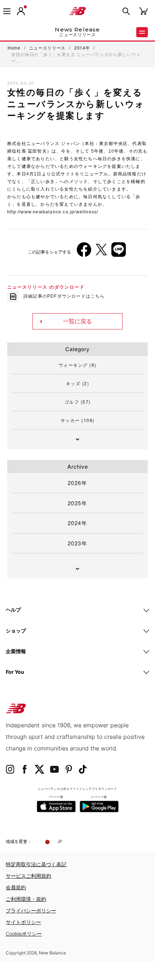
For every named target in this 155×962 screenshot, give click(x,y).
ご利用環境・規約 (26, 899)
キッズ (77, 383)
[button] (21, 11)
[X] (101, 252)
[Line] (118, 252)
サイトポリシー (23, 922)
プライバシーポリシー (31, 910)
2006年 (21, 161)
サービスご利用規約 (28, 876)
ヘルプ (13, 609)
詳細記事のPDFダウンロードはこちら (64, 296)
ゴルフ (78, 402)
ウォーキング (78, 365)
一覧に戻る (77, 321)
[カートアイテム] (143, 11)
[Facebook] (84, 252)
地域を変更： (19, 841)
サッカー (78, 420)
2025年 (78, 503)
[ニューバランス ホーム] (77, 11)
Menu (142, 32)
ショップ (16, 630)
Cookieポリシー (24, 934)
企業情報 (16, 651)
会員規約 (16, 887)
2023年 (78, 543)
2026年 (78, 482)
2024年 (78, 523)
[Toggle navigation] (7, 11)
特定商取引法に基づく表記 (36, 864)
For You (15, 672)
